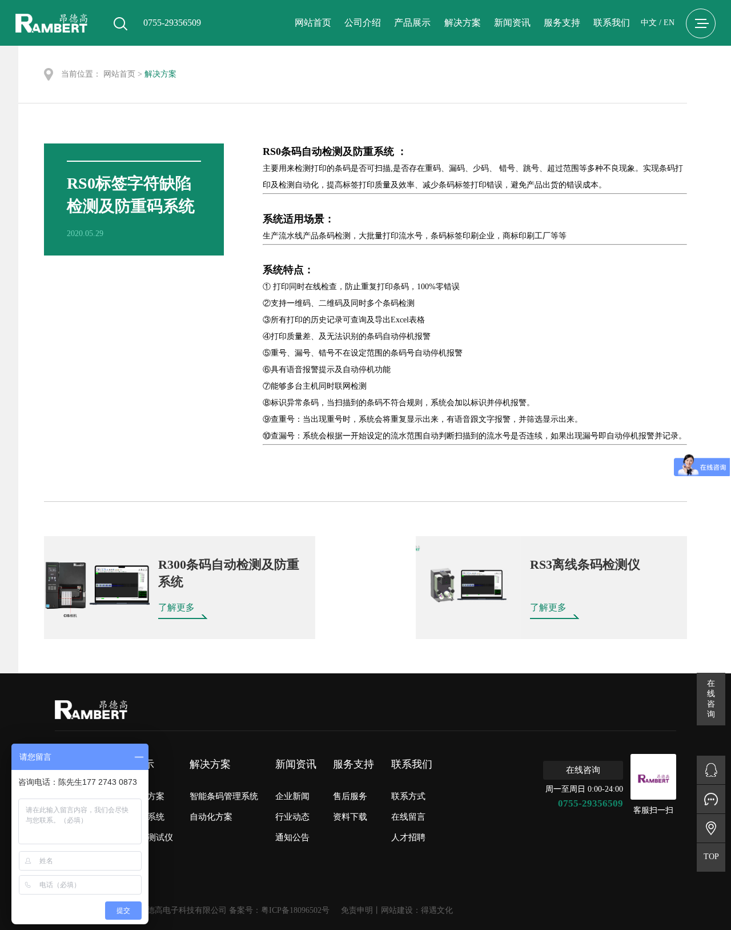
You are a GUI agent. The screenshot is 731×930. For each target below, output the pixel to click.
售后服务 (350, 796)
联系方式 (408, 796)
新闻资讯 (512, 22)
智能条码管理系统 (224, 796)
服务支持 (562, 22)
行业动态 (292, 816)
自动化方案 (211, 816)
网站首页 (313, 22)
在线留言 (408, 816)
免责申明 (357, 910)
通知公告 (292, 837)
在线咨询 (583, 770)
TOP (711, 856)
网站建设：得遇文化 (417, 910)
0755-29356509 (590, 803)
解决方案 (462, 22)
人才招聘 (408, 837)
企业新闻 (292, 796)
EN (669, 22)
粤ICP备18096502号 (295, 910)
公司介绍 (362, 22)
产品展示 (412, 22)
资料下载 (350, 816)
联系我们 (611, 22)
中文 (649, 22)
